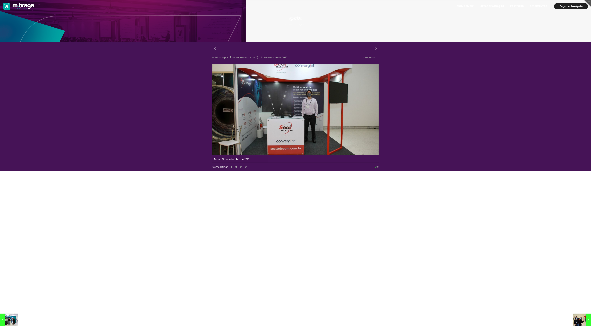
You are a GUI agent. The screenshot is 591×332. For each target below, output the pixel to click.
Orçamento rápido (571, 6)
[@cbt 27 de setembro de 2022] (9, 320)
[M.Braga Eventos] (18, 6)
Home (288, 24)
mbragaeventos (242, 57)
